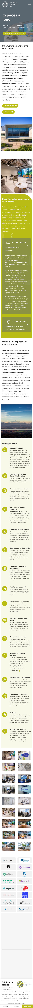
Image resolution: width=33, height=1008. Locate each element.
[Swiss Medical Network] (24, 874)
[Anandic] (8, 902)
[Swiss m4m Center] (8, 895)
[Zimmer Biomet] (8, 909)
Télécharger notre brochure (13, 33)
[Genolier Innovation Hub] (10, 4)
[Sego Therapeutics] (24, 902)
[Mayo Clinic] (8, 867)
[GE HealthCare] (24, 867)
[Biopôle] (24, 881)
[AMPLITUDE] (8, 888)
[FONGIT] (24, 895)
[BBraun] (8, 881)
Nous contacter (9, 105)
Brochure (7, 112)
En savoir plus (14, 670)
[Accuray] (8, 860)
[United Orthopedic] (8, 874)
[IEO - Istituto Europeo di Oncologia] (24, 860)
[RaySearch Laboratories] (24, 909)
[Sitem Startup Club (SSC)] (24, 888)
